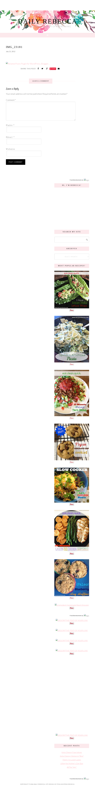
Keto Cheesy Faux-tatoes (72, 752)
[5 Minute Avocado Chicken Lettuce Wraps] (71, 307)
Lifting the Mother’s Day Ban (71, 763)
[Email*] (40, 137)
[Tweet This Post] (42, 68)
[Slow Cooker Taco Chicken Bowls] (71, 501)
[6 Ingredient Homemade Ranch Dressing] (72, 605)
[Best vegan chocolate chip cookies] (71, 459)
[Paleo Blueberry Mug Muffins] (71, 595)
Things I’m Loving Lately (71, 760)
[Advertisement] (71, 694)
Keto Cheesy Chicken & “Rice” (72, 756)
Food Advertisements (76, 180)
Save (54, 69)
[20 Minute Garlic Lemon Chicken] (71, 550)
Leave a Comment (40, 81)
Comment (11, 100)
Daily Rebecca (47, 21)
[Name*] (40, 125)
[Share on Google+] (47, 68)
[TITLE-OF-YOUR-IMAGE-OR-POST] (72, 620)
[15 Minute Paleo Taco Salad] (71, 415)
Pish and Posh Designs (65, 784)
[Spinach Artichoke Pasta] (71, 361)
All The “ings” (72, 767)
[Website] (40, 149)
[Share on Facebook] (38, 68)
